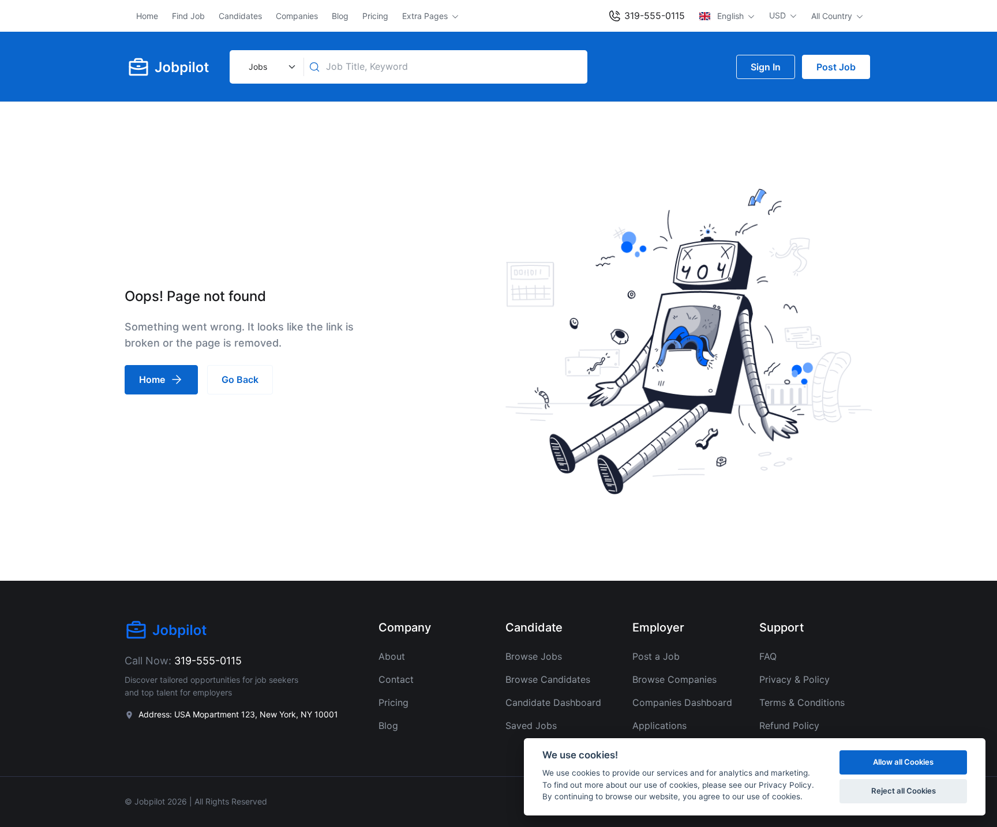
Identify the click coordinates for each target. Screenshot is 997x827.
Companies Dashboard (682, 702)
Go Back (240, 379)
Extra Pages (426, 16)
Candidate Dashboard (553, 702)
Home (147, 16)
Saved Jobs (531, 725)
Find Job (188, 16)
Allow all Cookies (903, 761)
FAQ (768, 656)
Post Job (836, 67)
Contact (396, 679)
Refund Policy (789, 725)
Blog (340, 16)
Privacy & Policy (794, 679)
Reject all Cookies (903, 790)
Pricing (375, 16)
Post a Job (656, 656)
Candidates (240, 16)
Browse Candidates (547, 679)
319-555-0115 (653, 15)
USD (778, 15)
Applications (659, 725)
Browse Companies (674, 679)
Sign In (766, 67)
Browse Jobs (533, 656)
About (391, 656)
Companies (297, 16)
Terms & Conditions (802, 702)
